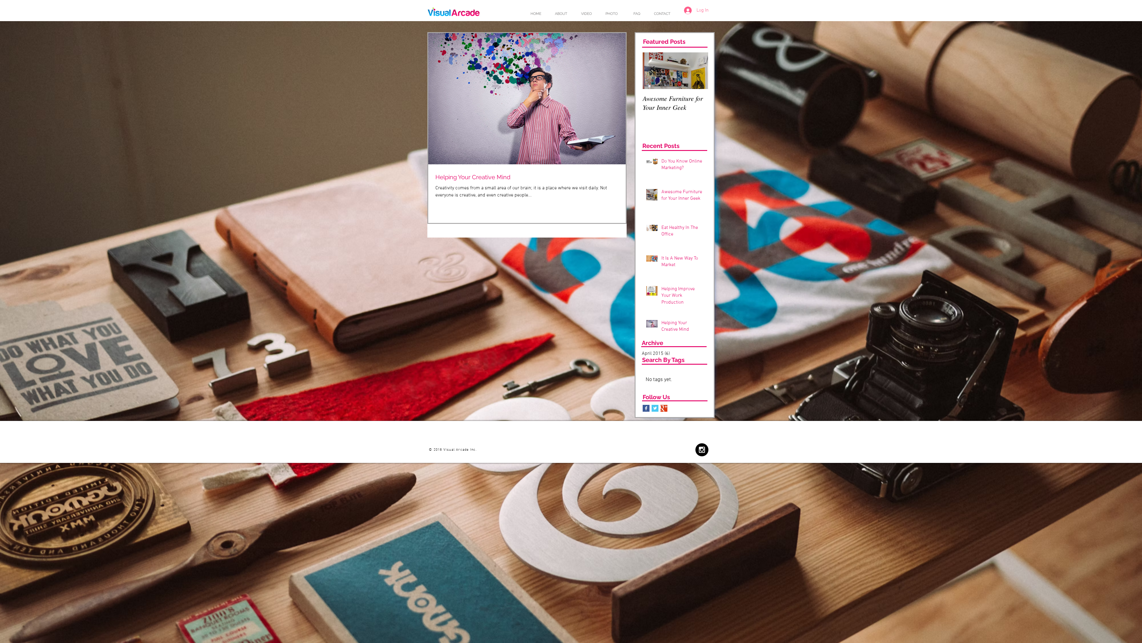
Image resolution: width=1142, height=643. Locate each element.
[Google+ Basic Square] (664, 408)
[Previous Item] (652, 70)
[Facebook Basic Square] (646, 408)
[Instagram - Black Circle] (701, 449)
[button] (611, 14)
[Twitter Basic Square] (655, 408)
